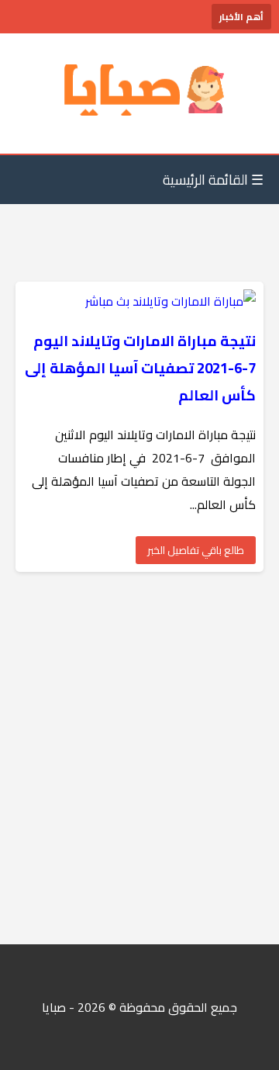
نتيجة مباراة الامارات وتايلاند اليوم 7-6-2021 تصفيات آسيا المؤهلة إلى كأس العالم (140, 368)
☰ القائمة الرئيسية (213, 179)
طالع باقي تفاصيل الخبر (195, 550)
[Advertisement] (139, 758)
